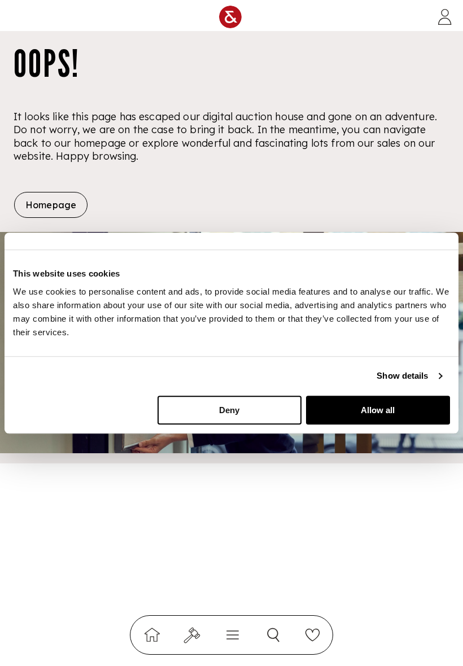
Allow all (378, 410)
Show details (402, 375)
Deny (229, 410)
